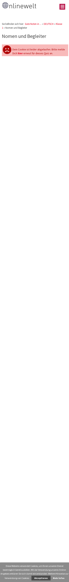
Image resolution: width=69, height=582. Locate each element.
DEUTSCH (48, 24)
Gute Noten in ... (33, 24)
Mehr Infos (58, 578)
